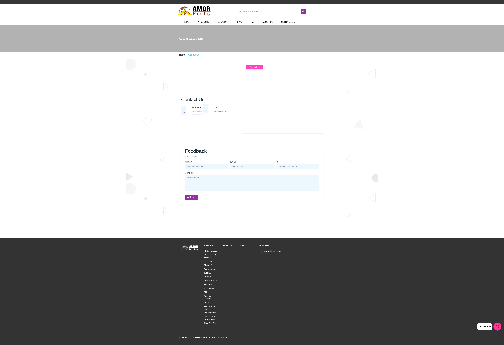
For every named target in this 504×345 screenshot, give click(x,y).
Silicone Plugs (209, 265)
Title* (278, 162)
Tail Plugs (208, 273)
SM (205, 292)
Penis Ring (208, 284)
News (239, 22)
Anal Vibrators (209, 269)
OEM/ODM (222, 22)
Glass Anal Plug (210, 323)
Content (188, 173)
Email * (233, 162)
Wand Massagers (210, 281)
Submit (192, 197)
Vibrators (207, 277)
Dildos (206, 303)
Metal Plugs (208, 261)
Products (203, 22)
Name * (188, 162)
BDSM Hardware (210, 251)
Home (186, 22)
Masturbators (209, 288)
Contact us (288, 22)
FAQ (252, 22)
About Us (267, 22)
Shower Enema (210, 313)
